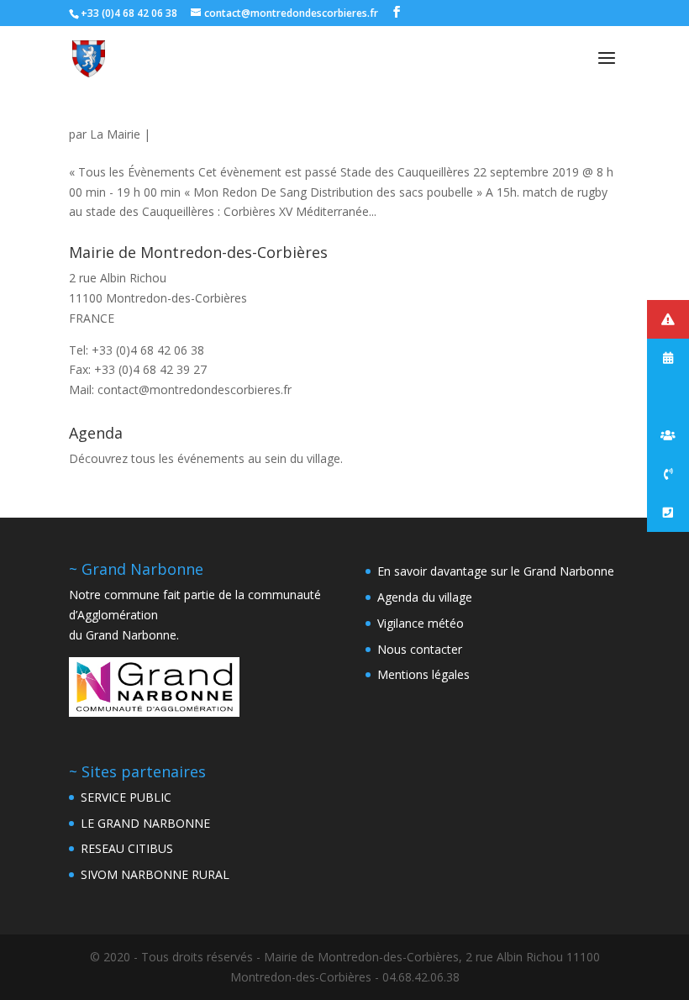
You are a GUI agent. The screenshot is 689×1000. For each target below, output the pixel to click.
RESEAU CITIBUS (127, 848)
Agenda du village (424, 597)
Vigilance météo (420, 623)
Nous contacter (419, 649)
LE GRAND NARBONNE (145, 823)
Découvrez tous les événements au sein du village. (206, 458)
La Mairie (115, 134)
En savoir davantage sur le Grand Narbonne (495, 571)
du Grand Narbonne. (124, 635)
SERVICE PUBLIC (126, 797)
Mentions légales (423, 674)
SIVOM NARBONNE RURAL (155, 874)
